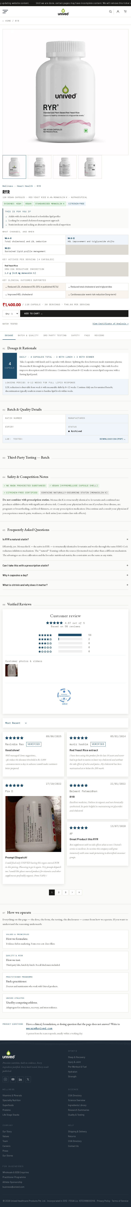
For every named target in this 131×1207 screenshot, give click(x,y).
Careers (6, 1146)
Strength (72, 1076)
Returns (72, 1136)
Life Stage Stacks (11, 1114)
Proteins (7, 1110)
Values (6, 1136)
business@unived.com (13, 1186)
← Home (7, 20)
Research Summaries (78, 1110)
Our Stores (8, 1155)
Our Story (7, 1131)
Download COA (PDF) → (113, 439)
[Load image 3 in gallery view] (65, 167)
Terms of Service (120, 1200)
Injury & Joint (74, 1062)
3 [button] (65, 892)
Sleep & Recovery (76, 1057)
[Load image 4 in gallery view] (90, 167)
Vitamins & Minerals (12, 1095)
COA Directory (75, 1095)
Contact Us (73, 1146)
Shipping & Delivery (77, 1131)
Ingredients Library (77, 1105)
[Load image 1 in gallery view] (14, 167)
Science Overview (76, 1100)
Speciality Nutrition (12, 1100)
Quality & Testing (76, 1114)
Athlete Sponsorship (12, 1182)
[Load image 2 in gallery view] (39, 167)
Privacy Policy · (104, 1200)
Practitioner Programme (14, 1177)
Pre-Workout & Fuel (77, 1066)
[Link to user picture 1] (33, 824)
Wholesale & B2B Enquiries (16, 1172)
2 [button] (58, 892)
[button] (5, 11)
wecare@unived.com (39, 1028)
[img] (14, 738)
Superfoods (8, 1105)
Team (5, 1141)
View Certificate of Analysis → (110, 323)
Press (5, 1150)
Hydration (72, 1071)
